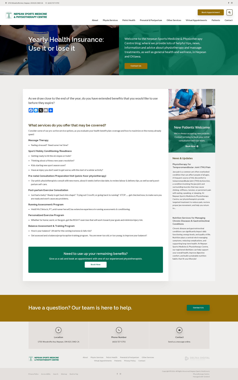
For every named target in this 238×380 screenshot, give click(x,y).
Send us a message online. (179, 341)
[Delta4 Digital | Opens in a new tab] (197, 360)
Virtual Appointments (196, 20)
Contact (229, 20)
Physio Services (110, 20)
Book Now (96, 265)
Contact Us (136, 66)
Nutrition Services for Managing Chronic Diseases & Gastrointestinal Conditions (191, 221)
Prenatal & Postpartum (151, 20)
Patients (216, 20)
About (95, 20)
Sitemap (64, 374)
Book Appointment (211, 12)
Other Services (174, 20)
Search (229, 12)
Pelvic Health (128, 20)
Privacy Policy (130, 361)
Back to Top (74, 374)
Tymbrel (207, 377)
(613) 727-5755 (53, 3)
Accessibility (45, 374)
